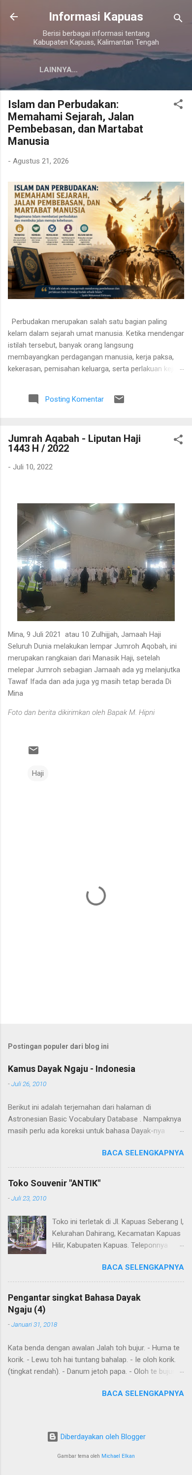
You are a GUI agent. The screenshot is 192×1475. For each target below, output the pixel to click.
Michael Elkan (118, 1456)
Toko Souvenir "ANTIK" (54, 1183)
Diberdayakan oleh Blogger (102, 1436)
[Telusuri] (178, 20)
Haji (38, 773)
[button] (178, 105)
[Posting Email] (119, 402)
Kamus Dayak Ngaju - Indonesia (71, 1069)
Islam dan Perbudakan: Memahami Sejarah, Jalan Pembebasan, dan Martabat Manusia (75, 122)
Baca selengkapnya (143, 1152)
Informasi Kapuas (96, 17)
